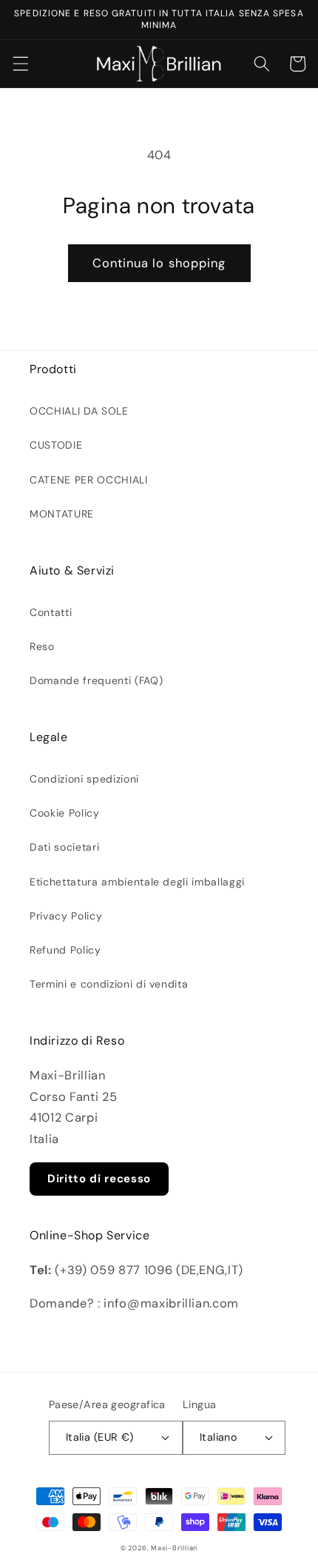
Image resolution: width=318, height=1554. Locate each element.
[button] (20, 63)
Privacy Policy (66, 915)
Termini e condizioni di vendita (109, 984)
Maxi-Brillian (174, 1548)
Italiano (218, 1437)
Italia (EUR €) (100, 1437)
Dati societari (64, 847)
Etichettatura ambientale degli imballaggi (137, 881)
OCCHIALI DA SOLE (79, 411)
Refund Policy (65, 950)
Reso (42, 646)
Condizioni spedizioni (84, 779)
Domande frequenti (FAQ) (96, 680)
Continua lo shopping (159, 263)
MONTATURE (62, 513)
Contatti (51, 612)
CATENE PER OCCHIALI (89, 479)
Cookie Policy (65, 813)
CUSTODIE (56, 445)
